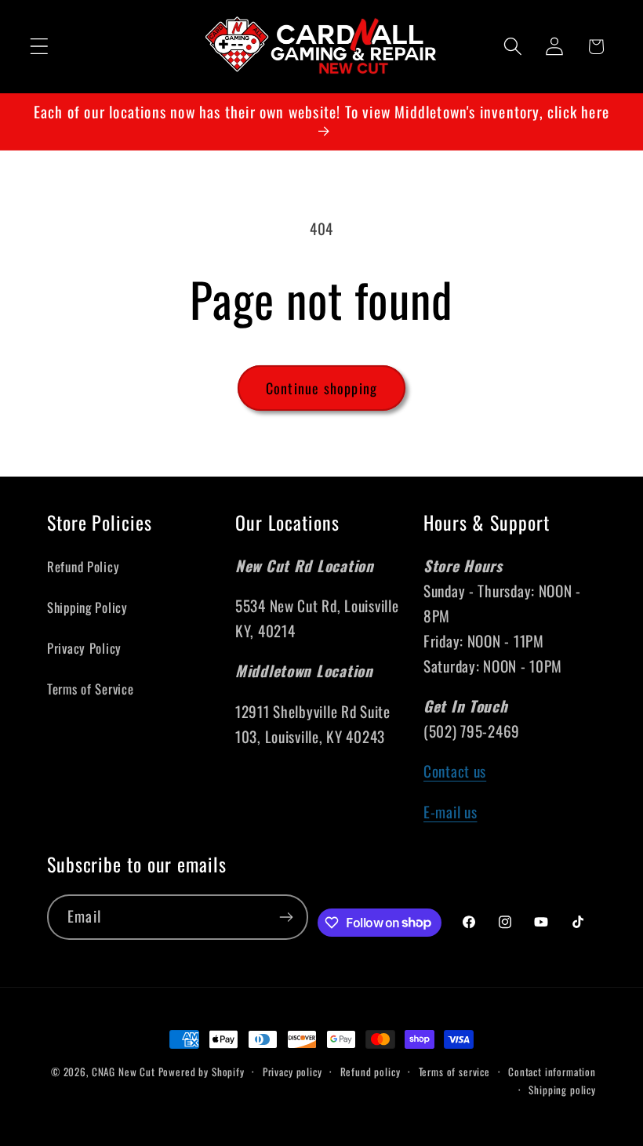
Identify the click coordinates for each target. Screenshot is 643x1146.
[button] (39, 46)
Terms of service (454, 1071)
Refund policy (370, 1071)
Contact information (552, 1071)
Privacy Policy (84, 648)
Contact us (454, 771)
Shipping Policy (87, 607)
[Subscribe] (286, 917)
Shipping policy (562, 1089)
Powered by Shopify (201, 1071)
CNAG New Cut (123, 1071)
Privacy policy (292, 1071)
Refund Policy (83, 566)
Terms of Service (90, 688)
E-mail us (450, 811)
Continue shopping (321, 388)
